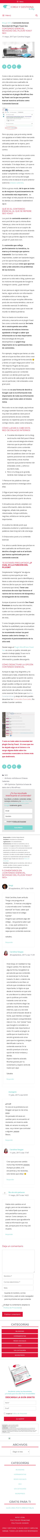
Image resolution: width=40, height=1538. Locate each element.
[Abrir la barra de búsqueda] (36, 15)
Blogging (20, 1331)
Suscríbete (18, 828)
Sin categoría (20, 1350)
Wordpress (20, 1355)
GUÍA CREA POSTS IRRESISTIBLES (20, 1508)
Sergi (11, 885)
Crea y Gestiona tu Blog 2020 (15, 1528)
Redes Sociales (19, 1341)
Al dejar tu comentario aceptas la (17, 1306)
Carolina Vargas (16, 952)
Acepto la (16, 1414)
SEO (9, 23)
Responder (9, 942)
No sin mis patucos (17, 1192)
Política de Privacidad (19, 822)
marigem (13, 1092)
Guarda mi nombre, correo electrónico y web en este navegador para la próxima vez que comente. (19, 1296)
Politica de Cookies (20, 1523)
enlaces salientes (17, 183)
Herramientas (20, 1336)
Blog (4, 23)
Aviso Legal (20, 1517)
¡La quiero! (20, 1419)
